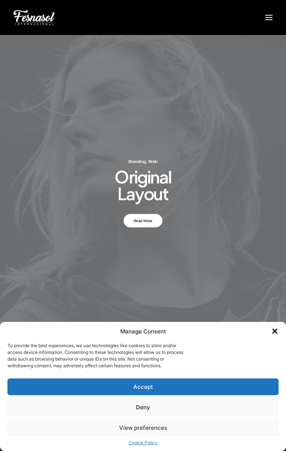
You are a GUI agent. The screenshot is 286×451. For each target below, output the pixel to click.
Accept (143, 386)
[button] (275, 331)
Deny (143, 407)
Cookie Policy (143, 442)
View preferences (143, 427)
